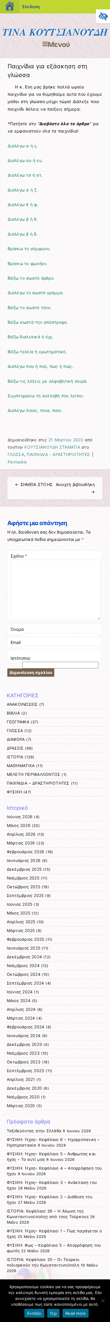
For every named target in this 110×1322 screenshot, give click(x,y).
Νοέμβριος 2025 (23, 878)
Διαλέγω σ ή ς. (23, 145)
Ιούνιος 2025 (20, 904)
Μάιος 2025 (18, 913)
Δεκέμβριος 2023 (24, 1044)
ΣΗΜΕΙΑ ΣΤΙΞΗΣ (34, 484)
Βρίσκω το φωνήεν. (28, 263)
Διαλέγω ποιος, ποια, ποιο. (35, 410)
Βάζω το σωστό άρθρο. (31, 278)
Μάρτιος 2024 (21, 1018)
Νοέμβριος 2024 (23, 965)
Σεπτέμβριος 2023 (25, 1070)
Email (16, 642)
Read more (75, 1313)
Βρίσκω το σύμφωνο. (29, 248)
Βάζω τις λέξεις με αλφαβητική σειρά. (47, 381)
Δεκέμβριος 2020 (24, 1088)
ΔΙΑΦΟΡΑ (16, 739)
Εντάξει (34, 1313)
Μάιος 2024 (19, 1000)
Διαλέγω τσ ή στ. (25, 175)
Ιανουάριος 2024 (24, 1035)
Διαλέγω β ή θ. (23, 219)
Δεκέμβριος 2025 (24, 869)
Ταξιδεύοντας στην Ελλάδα (34, 1130)
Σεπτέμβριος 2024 (25, 983)
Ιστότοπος (21, 658)
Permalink (17, 461)
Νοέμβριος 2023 (23, 1053)
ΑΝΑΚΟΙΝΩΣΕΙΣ (22, 704)
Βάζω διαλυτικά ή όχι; (30, 336)
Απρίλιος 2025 (21, 921)
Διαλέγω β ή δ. (23, 233)
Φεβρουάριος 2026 (26, 851)
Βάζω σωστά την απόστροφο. (38, 322)
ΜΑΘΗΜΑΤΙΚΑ (21, 765)
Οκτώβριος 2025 (23, 886)
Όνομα (17, 629)
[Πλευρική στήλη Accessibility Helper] (103, 16)
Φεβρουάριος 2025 (25, 939)
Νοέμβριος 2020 (23, 1097)
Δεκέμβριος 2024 (24, 957)
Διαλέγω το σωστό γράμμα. (36, 292)
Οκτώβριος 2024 (23, 974)
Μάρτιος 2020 (21, 1105)
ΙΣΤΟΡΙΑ (15, 757)
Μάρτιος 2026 (21, 843)
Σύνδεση (31, 6)
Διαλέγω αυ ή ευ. (25, 160)
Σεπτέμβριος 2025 (25, 895)
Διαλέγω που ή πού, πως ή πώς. (40, 366)
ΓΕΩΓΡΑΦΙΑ (18, 722)
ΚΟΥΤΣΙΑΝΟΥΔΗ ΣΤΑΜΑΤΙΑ (52, 447)
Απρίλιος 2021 (21, 1079)
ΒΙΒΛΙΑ (13, 713)
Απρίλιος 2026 (21, 834)
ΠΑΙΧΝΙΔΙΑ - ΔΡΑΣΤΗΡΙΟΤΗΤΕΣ (58, 454)
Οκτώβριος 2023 (23, 1062)
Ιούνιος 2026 (20, 816)
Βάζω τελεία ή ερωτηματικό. (37, 351)
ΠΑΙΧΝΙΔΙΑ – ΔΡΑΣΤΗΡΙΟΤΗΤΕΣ (38, 783)
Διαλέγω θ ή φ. (23, 204)
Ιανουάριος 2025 (23, 948)
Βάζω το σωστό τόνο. (30, 307)
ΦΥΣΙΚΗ (14, 792)
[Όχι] (103, 1301)
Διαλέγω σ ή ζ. (23, 189)
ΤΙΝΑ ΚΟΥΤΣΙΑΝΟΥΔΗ (55, 32)
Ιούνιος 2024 (20, 992)
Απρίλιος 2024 (21, 1009)
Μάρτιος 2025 (21, 930)
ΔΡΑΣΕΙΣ (15, 748)
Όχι (53, 1313)
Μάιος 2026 (19, 825)
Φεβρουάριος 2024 (26, 1027)
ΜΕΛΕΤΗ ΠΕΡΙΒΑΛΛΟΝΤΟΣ (33, 774)
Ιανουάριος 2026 (24, 860)
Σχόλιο (19, 555)
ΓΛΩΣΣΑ (16, 454)
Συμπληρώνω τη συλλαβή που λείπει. (46, 395)
